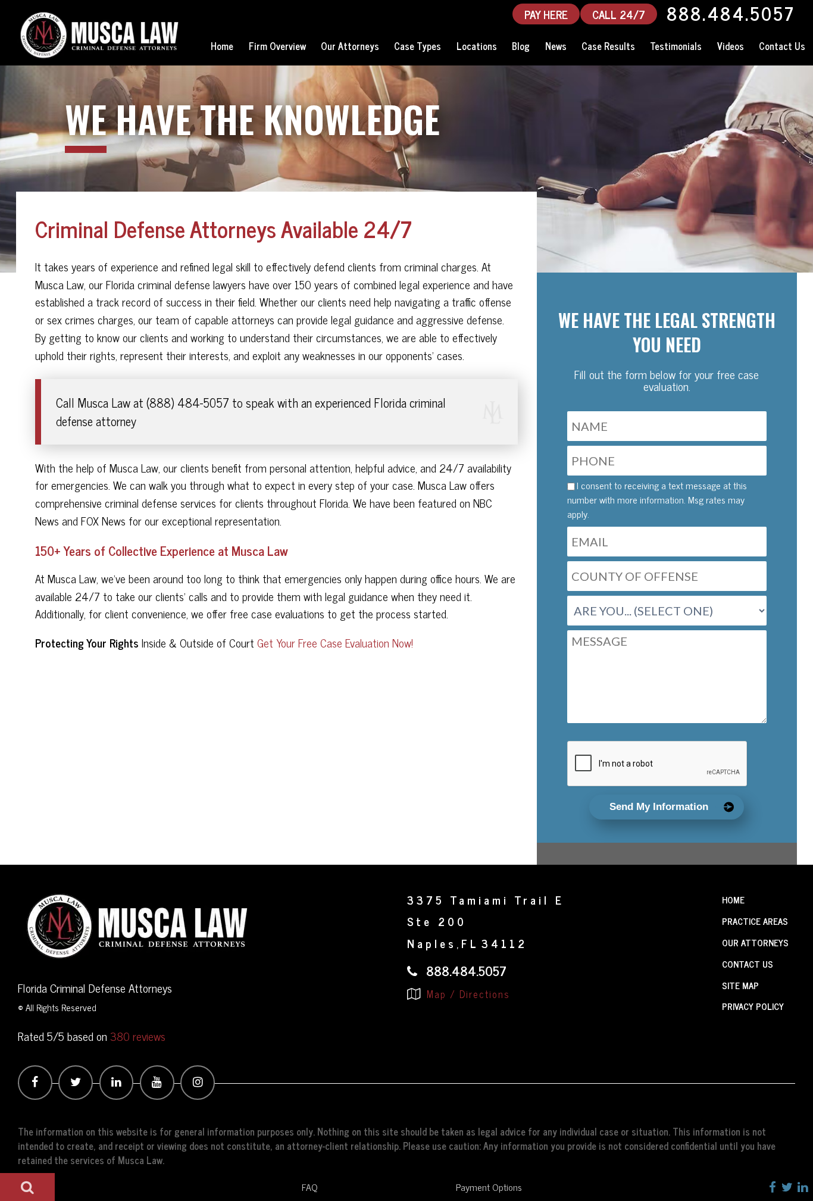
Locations (476, 46)
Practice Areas (755, 921)
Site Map (740, 985)
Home (222, 46)
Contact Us (782, 46)
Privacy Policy (753, 1006)
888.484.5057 (731, 13)
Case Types (417, 46)
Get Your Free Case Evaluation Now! (335, 643)
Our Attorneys (350, 46)
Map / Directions (466, 994)
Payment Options (489, 1186)
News (556, 46)
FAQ (310, 1186)
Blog (521, 46)
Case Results (608, 46)
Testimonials (676, 46)
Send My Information (658, 806)
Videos (730, 46)
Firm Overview (277, 46)
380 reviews (137, 1036)
